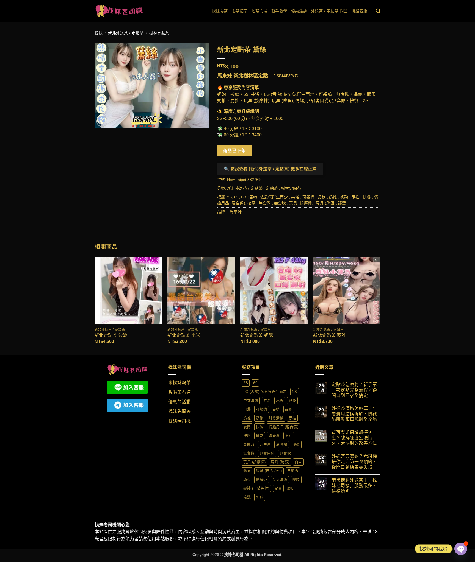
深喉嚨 (281, 444)
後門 (247, 427)
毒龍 (288, 436)
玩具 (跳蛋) (326, 203)
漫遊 (296, 444)
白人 (298, 462)
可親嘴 (308, 197)
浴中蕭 (265, 444)
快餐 (367, 197)
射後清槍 (276, 418)
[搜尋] (378, 11)
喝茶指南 (240, 11)
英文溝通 (279, 479)
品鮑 (322, 197)
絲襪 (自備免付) (269, 471)
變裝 (296, 479)
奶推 (333, 197)
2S (229, 197)
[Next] (380, 305)
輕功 (291, 488)
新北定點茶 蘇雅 (329, 335)
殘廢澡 (274, 436)
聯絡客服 (360, 11)
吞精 (276, 409)
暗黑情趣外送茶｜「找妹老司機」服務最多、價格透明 (354, 485)
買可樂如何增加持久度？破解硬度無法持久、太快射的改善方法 (354, 438)
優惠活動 (299, 11)
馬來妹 (236, 211)
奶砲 (344, 197)
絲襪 (247, 471)
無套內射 (267, 453)
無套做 (265, 203)
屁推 (356, 197)
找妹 (99, 33)
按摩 (251, 203)
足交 (278, 488)
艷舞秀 (261, 479)
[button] (101, 121)
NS (294, 392)
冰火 (279, 400)
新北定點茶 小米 (183, 335)
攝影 (259, 436)
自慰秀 (293, 471)
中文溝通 (250, 400)
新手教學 (279, 11)
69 (236, 197)
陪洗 (247, 497)
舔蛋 (342, 203)
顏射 (259, 497)
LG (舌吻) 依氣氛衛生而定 (264, 197)
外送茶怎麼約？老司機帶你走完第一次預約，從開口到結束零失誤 (354, 461)
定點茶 (272, 188)
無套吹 (280, 203)
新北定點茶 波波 (111, 335)
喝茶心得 (259, 11)
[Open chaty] (460, 549)
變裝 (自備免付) (256, 488)
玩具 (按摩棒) (301, 203)
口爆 (247, 409)
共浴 (295, 197)
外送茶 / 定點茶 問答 (329, 11)
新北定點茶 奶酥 (256, 335)
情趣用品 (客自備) (283, 427)
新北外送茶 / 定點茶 (126, 33)
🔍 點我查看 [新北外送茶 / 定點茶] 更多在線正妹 (270, 168)
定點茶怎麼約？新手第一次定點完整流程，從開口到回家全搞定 (354, 390)
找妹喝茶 (220, 11)
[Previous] (95, 305)
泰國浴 (249, 444)
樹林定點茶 (159, 33)
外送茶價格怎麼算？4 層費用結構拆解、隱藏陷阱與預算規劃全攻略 (354, 414)
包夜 (292, 400)
